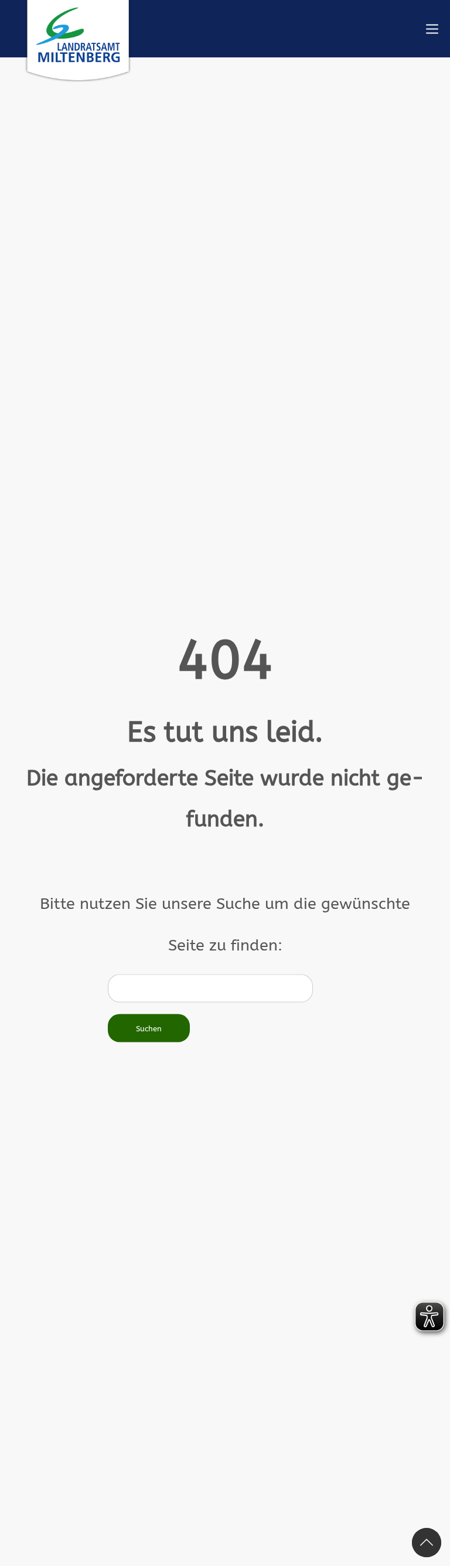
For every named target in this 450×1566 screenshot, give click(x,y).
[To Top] (427, 1543)
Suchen (149, 1028)
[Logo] (77, 41)
